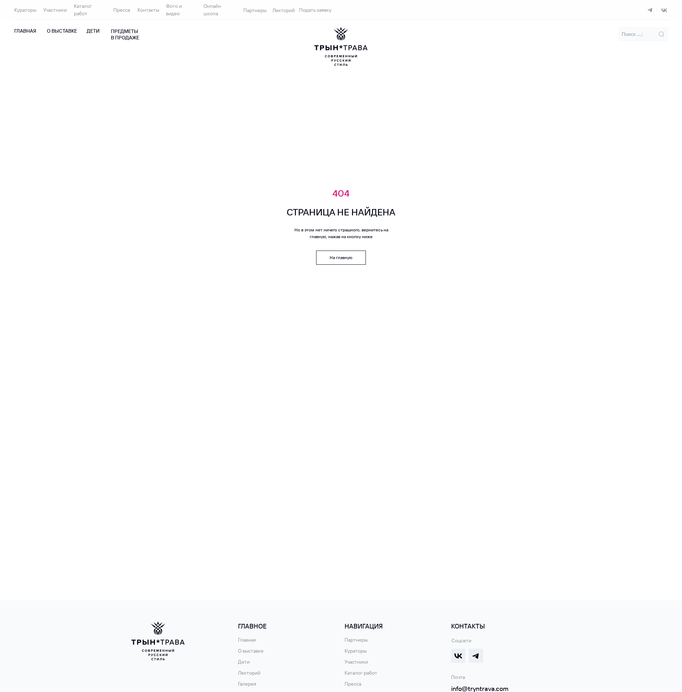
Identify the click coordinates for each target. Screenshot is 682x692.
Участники (55, 10)
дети (93, 31)
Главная (25, 31)
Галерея (247, 684)
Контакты (148, 10)
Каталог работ (361, 673)
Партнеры (254, 10)
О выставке (62, 31)
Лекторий (283, 10)
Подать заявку (315, 10)
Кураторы (25, 10)
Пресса (121, 10)
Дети (244, 662)
